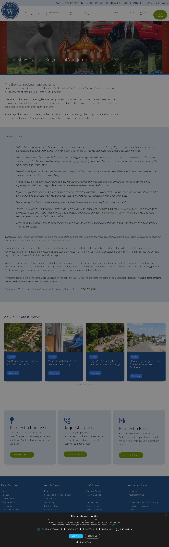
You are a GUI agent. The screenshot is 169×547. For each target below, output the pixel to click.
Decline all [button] (92, 536)
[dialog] (84, 530)
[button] (84, 542)
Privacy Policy (112, 525)
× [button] (166, 515)
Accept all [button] (76, 536)
